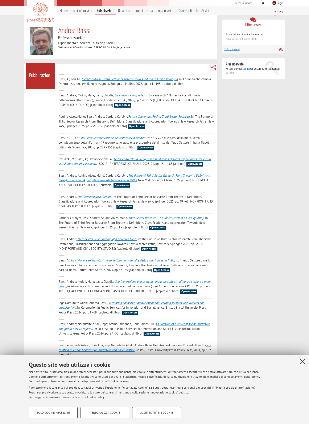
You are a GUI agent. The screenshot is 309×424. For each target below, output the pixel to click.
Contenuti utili (188, 11)
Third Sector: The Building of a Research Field (106, 239)
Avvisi (205, 11)
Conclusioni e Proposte (129, 95)
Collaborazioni (166, 11)
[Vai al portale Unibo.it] (40, 12)
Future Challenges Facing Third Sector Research (159, 117)
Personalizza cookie (105, 413)
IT (275, 12)
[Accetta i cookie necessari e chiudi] (302, 361)
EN (281, 12)
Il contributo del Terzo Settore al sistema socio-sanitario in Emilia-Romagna (130, 79)
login (246, 69)
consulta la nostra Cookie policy (83, 397)
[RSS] (281, 49)
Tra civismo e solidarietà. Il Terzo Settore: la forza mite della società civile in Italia (122, 260)
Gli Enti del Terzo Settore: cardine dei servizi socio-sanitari (108, 138)
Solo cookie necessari (53, 413)
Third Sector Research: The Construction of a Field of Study (166, 218)
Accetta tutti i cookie (156, 413)
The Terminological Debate (94, 197)
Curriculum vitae (82, 11)
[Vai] (263, 3)
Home (64, 11)
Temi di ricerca (143, 11)
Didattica (123, 11)
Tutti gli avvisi (232, 49)
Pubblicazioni (105, 11)
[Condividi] (213, 67)
